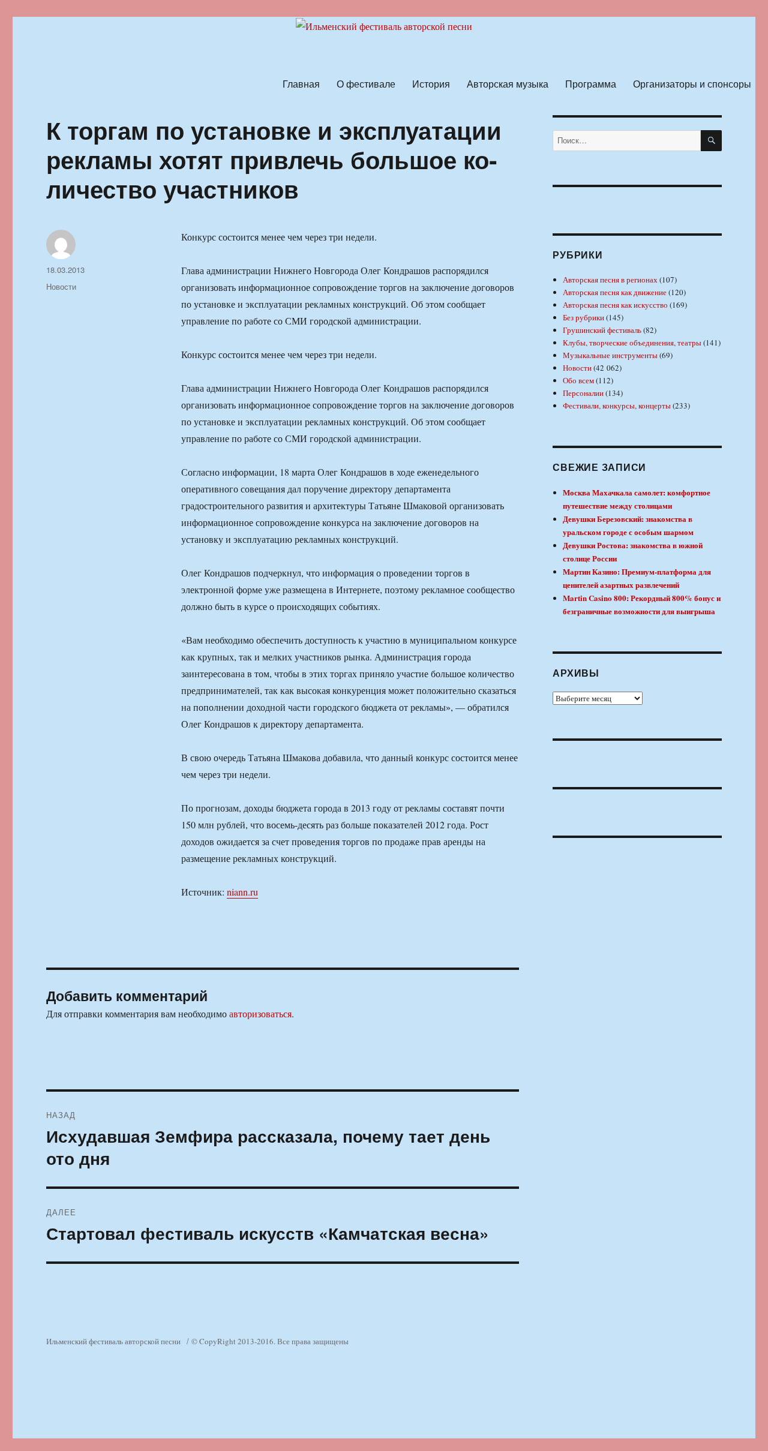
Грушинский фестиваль (602, 330)
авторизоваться (260, 1013)
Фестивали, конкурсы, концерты (617, 405)
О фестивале (366, 84)
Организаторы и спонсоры (692, 84)
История (431, 84)
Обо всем (578, 380)
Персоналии (583, 392)
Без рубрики (583, 317)
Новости (61, 286)
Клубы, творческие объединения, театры (632, 342)
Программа (590, 84)
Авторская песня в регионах (610, 279)
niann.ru (242, 891)
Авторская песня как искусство (615, 304)
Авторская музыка (507, 84)
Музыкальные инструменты (610, 355)
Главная (301, 84)
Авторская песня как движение (615, 292)
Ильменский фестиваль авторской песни (113, 1341)
